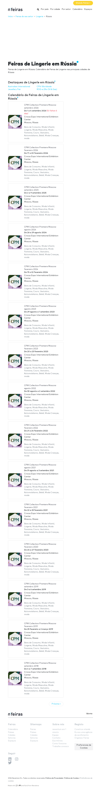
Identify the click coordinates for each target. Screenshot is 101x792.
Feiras (12, 724)
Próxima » (56, 704)
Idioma (89, 714)
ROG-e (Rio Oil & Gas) (47, 89)
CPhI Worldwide (44, 87)
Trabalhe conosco (60, 746)
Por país (45, 9)
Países (11, 732)
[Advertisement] (50, 38)
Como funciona (59, 744)
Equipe (55, 735)
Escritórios (57, 741)
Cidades (11, 735)
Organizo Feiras (82, 738)
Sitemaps (36, 724)
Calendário (78, 9)
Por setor (66, 9)
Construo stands (82, 729)
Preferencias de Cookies (83, 746)
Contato (56, 738)
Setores (12, 738)
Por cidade (55, 9)
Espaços (88, 9)
